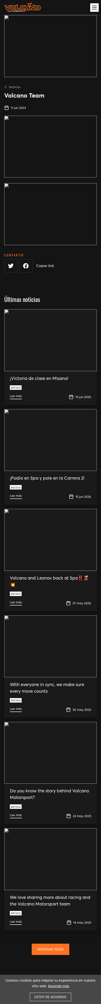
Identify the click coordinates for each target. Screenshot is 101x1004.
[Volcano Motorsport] (22, 8)
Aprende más (58, 986)
